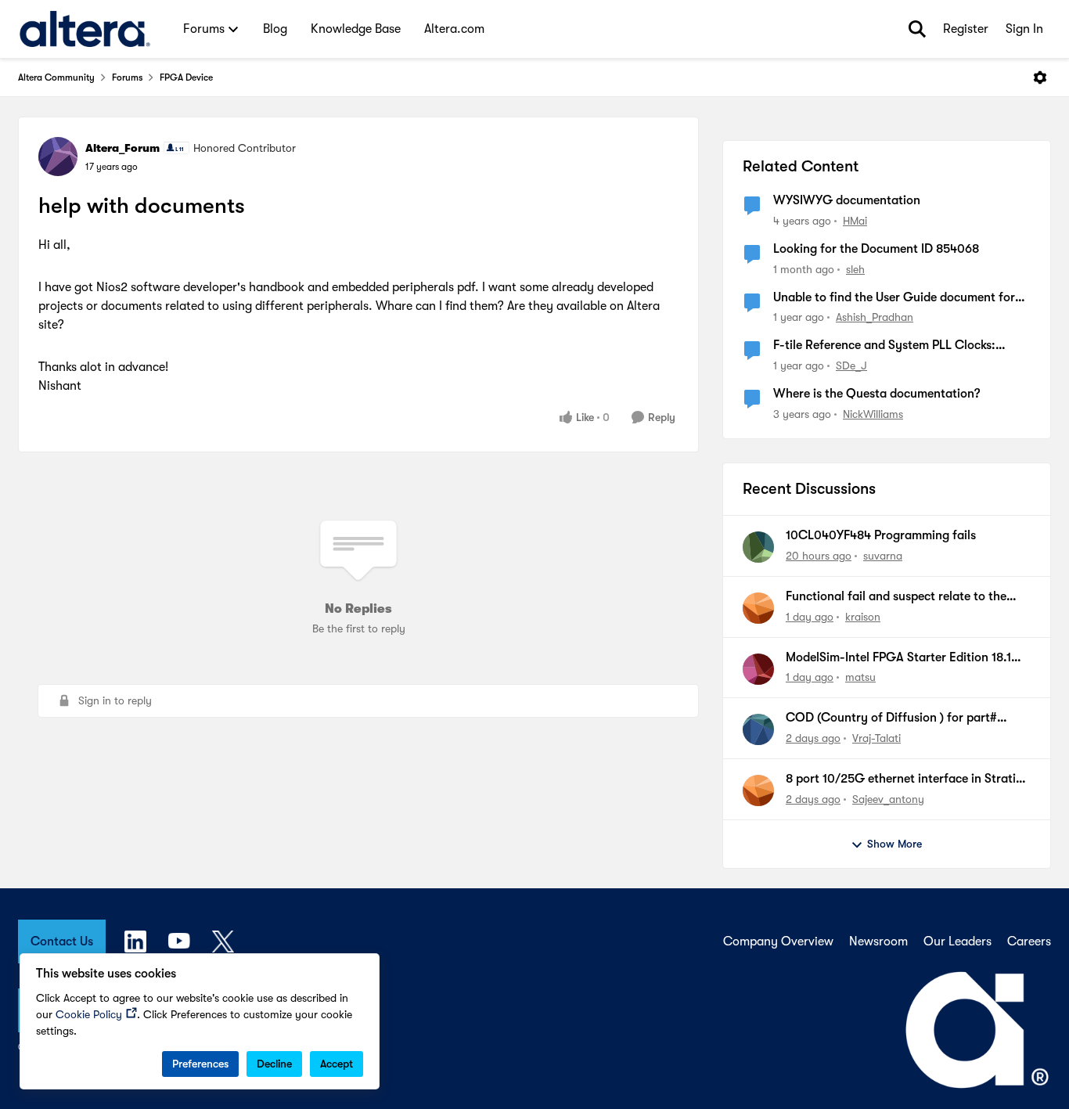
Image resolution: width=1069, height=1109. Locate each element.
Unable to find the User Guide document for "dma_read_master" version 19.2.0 (894, 298)
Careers (1029, 941)
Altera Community (56, 77)
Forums (127, 77)
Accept (336, 1063)
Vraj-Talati (876, 738)
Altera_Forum (122, 148)
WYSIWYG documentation (846, 200)
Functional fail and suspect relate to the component (896, 597)
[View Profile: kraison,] (758, 608)
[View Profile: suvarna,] (758, 547)
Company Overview (778, 941)
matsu (860, 677)
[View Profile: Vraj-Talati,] (758, 729)
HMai (855, 220)
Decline (274, 1063)
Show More (894, 843)
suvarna (882, 555)
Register (965, 29)
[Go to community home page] (85, 29)
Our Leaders (957, 941)
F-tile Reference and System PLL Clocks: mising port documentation (884, 346)
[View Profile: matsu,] (758, 669)
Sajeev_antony (888, 799)
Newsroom (878, 941)
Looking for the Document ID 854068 (876, 249)
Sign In (1024, 29)
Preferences (200, 1063)
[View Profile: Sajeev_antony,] (758, 790)
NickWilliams (873, 414)
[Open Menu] (1040, 77)
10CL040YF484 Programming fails (881, 535)
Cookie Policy (89, 1014)
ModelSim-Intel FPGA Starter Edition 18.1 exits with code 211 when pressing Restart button (900, 658)
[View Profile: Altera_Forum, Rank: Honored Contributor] (57, 156)
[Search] (917, 29)
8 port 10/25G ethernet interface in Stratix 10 (904, 779)
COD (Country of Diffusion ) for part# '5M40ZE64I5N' (891, 718)
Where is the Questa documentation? (876, 394)
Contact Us (62, 941)
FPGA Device (186, 77)
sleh (855, 269)
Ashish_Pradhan (874, 317)
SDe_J (851, 365)
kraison (862, 616)
